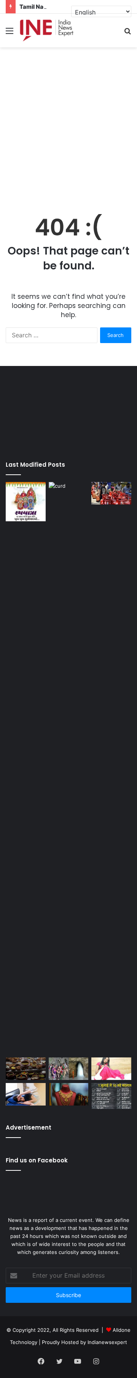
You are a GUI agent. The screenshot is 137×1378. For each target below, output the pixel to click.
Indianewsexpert (107, 1342)
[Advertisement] (68, 123)
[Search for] (127, 33)
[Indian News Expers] (46, 30)
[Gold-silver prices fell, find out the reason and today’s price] (69, 1094)
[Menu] (9, 33)
